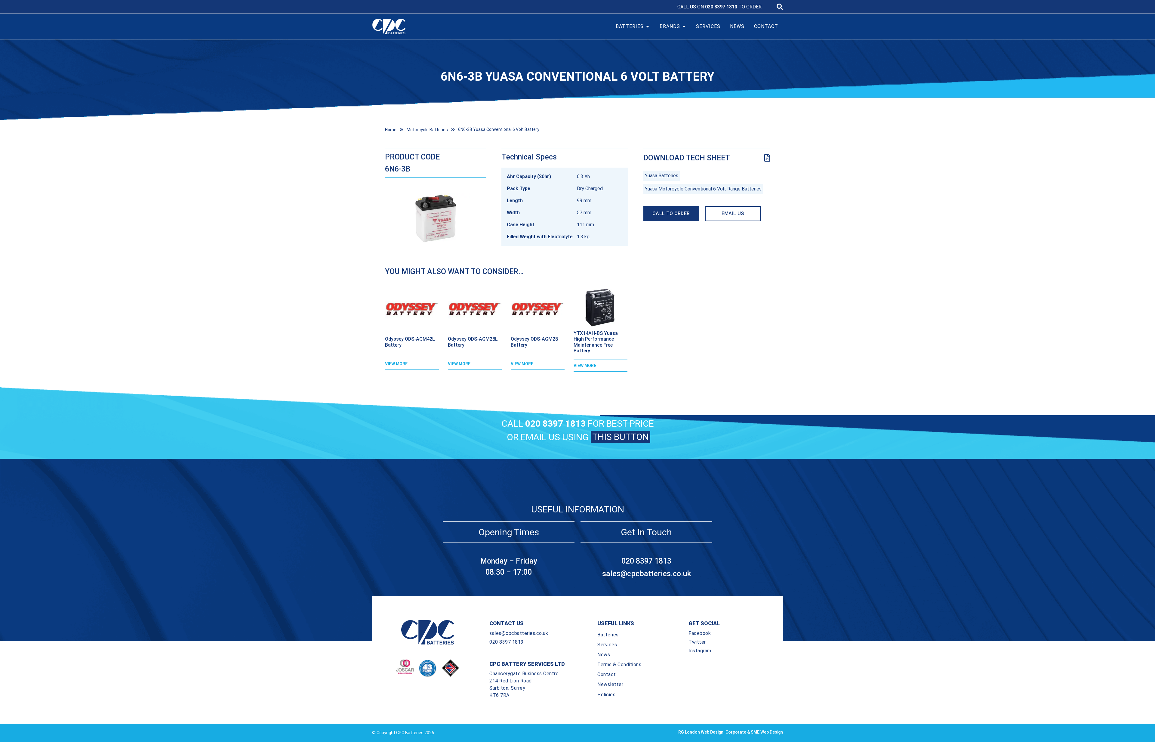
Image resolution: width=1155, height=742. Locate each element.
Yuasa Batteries (661, 175)
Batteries (608, 635)
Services (607, 645)
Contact (606, 674)
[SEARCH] (780, 7)
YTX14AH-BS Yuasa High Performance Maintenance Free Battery (596, 342)
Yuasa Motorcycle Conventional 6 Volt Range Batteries (703, 189)
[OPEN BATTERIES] (647, 26)
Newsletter (610, 684)
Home (390, 129)
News (603, 654)
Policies (606, 694)
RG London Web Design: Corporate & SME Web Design (730, 732)
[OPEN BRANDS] (684, 26)
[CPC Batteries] (423, 26)
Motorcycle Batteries (427, 129)
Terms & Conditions (619, 664)
